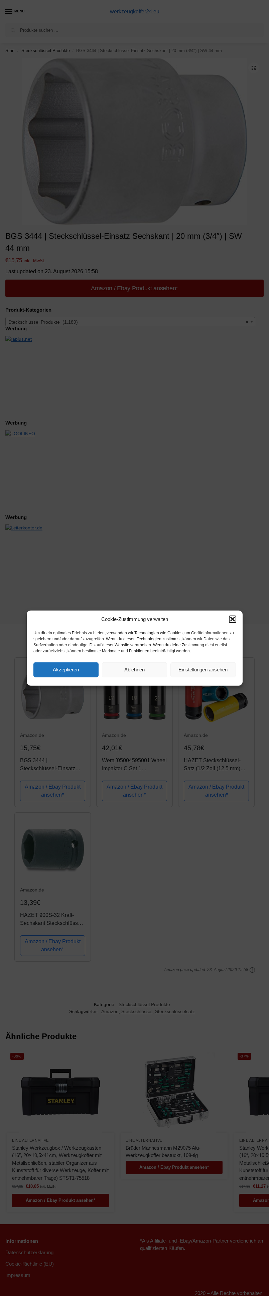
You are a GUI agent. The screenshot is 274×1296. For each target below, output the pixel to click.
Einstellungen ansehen (203, 669)
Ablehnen (134, 669)
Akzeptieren (66, 669)
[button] (232, 619)
